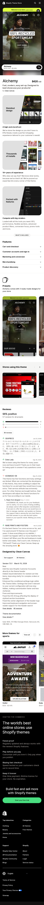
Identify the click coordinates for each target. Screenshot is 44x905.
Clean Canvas (9, 91)
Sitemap (6, 895)
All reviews (8, 433)
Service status (28, 862)
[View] (19, 386)
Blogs (5, 862)
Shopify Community (10, 859)
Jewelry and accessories (12, 833)
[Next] (39, 367)
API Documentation (10, 855)
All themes (21, 558)
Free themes (27, 830)
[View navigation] (39, 3)
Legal (25, 859)
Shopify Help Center (10, 851)
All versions (18, 608)
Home (5, 837)
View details (7, 608)
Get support (8, 558)
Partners (26, 855)
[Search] (35, 3)
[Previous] (34, 367)
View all (27, 635)
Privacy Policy (8, 885)
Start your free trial (22, 800)
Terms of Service (9, 880)
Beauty (5, 830)
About (25, 851)
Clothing (6, 826)
